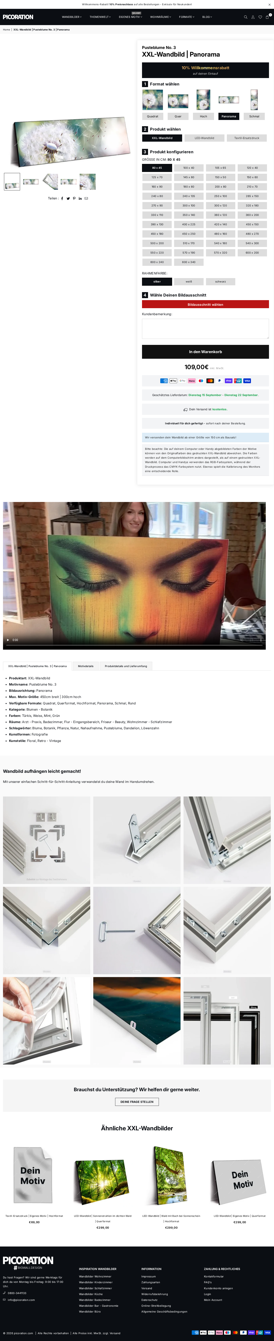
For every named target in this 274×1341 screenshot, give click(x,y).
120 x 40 (252, 167)
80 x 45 (157, 167)
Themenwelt (99, 16)
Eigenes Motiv (129, 15)
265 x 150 (252, 196)
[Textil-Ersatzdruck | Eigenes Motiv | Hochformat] (173, 1176)
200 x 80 (220, 186)
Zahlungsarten (150, 1282)
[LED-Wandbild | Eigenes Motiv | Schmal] (36, 1176)
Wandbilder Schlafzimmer (95, 1288)
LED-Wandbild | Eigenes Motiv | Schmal (35, 1215)
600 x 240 (157, 262)
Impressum (148, 1276)
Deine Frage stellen (137, 1101)
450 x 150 (252, 224)
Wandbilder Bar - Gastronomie (99, 1305)
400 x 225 (188, 224)
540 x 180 (220, 243)
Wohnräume (159, 16)
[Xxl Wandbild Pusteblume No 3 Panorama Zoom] (88, 182)
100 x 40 (188, 167)
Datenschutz (149, 1299)
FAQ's (208, 1282)
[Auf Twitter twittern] (68, 198)
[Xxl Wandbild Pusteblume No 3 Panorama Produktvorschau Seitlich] (12, 181)
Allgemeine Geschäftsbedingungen (164, 1311)
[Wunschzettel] (260, 16)
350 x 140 (189, 214)
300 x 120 (220, 205)
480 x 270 (252, 233)
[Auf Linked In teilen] (80, 198)
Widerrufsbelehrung (154, 1294)
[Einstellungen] (253, 16)
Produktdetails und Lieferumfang (126, 666)
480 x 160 (220, 233)
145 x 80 (188, 177)
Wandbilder (70, 16)
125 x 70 (157, 177)
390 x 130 (157, 224)
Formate (185, 16)
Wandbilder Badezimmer (95, 1299)
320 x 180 (252, 205)
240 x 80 (157, 196)
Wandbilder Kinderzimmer (96, 1282)
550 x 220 (157, 252)
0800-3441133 (17, 1293)
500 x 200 (157, 243)
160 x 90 (157, 186)
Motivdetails (85, 666)
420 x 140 (220, 224)
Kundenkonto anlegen (218, 1288)
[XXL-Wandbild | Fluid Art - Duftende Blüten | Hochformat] (104, 1176)
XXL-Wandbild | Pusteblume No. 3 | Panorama (37, 666)
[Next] (128, 105)
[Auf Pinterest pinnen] (74, 198)
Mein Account (213, 1299)
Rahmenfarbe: (154, 273)
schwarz (220, 281)
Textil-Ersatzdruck (247, 138)
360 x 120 (220, 214)
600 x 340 (188, 262)
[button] (267, 16)
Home (6, 29)
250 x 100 (220, 196)
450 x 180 (157, 233)
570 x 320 (220, 252)
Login (207, 1294)
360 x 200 (252, 214)
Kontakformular (214, 1276)
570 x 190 (189, 252)
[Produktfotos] (46, 840)
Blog (206, 16)
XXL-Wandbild (162, 138)
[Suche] (245, 16)
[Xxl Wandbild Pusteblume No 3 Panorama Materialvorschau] (50, 182)
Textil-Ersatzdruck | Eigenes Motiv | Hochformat (173, 1215)
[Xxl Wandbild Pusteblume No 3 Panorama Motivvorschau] (69, 182)
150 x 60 (252, 177)
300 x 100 (189, 205)
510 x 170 (189, 243)
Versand (146, 1288)
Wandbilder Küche (91, 1294)
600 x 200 (252, 252)
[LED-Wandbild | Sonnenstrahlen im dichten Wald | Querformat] (241, 1176)
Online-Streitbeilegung (156, 1305)
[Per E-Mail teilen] (86, 198)
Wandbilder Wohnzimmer (95, 1276)
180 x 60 (188, 186)
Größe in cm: (161, 159)
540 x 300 (252, 243)
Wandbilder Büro (90, 1311)
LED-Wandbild (204, 138)
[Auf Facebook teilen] (62, 198)
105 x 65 (220, 167)
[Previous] (8, 105)
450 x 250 (188, 233)
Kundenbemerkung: (157, 314)
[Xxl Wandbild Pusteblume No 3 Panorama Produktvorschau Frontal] (31, 182)
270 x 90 (157, 205)
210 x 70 (252, 186)
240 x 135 (189, 196)
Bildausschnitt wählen (205, 305)
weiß (189, 281)
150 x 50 (220, 177)
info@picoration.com (21, 1299)
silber (157, 281)
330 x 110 (157, 214)
